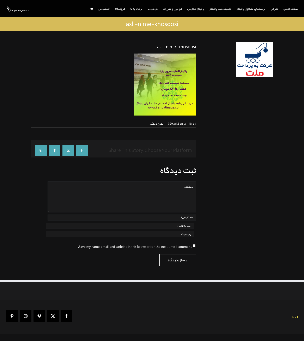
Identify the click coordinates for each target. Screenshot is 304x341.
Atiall (295, 317)
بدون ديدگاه (156, 123)
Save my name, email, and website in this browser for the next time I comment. (135, 246)
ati (194, 123)
